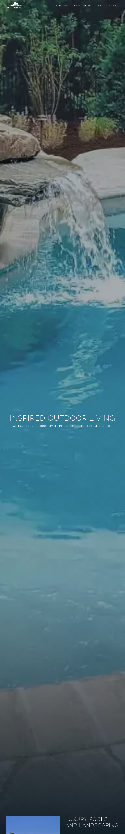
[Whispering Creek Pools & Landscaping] (16, 5)
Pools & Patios (61, 5)
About (99, 5)
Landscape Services (82, 5)
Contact (113, 5)
